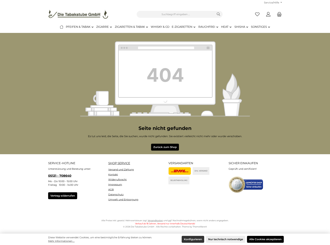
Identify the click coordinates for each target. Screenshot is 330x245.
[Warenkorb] (278, 14)
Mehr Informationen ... (61, 241)
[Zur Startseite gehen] (78, 14)
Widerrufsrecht (117, 179)
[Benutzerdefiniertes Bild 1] (179, 171)
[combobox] (176, 14)
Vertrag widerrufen (62, 195)
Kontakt (113, 174)
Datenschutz (116, 194)
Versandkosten (155, 220)
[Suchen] (218, 14)
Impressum (115, 184)
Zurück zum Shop (165, 147)
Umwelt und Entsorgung (123, 199)
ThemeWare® (200, 226)
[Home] (61, 27)
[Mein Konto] (268, 14)
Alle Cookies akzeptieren (265, 239)
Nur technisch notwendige (225, 239)
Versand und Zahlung (121, 169)
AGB (111, 189)
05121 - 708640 (59, 176)
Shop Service (119, 163)
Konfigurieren (193, 239)
